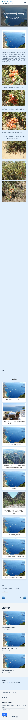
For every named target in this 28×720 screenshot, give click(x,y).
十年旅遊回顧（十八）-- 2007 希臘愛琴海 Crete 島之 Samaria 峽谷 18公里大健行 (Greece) (14, 511)
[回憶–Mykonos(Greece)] (14, 618)
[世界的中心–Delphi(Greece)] (14, 639)
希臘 (17, 18)
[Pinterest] (6, 697)
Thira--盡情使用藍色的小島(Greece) (14, 577)
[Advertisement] (14, 218)
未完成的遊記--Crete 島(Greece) (14, 400)
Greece (5, 588)
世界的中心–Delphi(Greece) (9, 649)
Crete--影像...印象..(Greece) (14, 444)
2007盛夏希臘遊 (13, 18)
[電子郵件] (4, 697)
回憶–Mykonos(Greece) (8, 627)
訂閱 (4, 714)
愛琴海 (17, 588)
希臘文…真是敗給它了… (8, 670)
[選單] (25, 2)
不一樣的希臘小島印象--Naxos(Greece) (14, 556)
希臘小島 (5, 591)
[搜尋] (22, 2)
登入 (10, 683)
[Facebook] (2, 697)
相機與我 (14, 488)
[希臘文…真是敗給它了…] (14, 661)
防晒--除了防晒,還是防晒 (14, 535)
